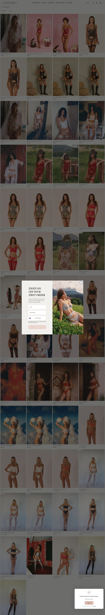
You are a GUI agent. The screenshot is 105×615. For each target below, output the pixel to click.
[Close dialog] (81, 282)
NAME (29, 304)
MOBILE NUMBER (31, 315)
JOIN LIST (37, 327)
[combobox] (31, 318)
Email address (30, 309)
